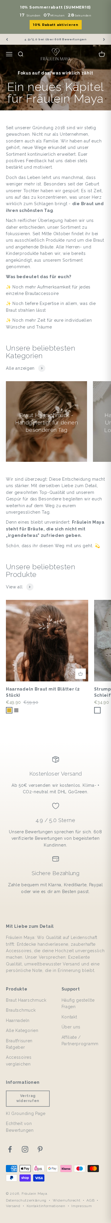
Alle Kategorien (22, 1030)
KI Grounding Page (26, 1113)
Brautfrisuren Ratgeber (19, 1044)
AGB (90, 1200)
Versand (13, 1206)
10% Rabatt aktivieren (55, 25)
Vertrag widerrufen (27, 1098)
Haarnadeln (18, 1020)
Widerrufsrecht (67, 1200)
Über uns (71, 1027)
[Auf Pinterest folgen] (40, 1149)
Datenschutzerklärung (26, 1200)
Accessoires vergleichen (19, 1060)
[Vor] (104, 39)
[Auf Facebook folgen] (10, 1149)
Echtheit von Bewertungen (20, 1126)
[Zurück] (7, 39)
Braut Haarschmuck (26, 1000)
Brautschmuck (21, 1010)
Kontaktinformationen (46, 1206)
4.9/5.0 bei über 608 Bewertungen (55, 39)
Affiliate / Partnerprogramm (80, 1040)
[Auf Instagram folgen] (25, 1149)
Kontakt (69, 1017)
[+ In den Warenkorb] (80, 673)
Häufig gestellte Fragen (78, 1003)
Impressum (81, 1206)
